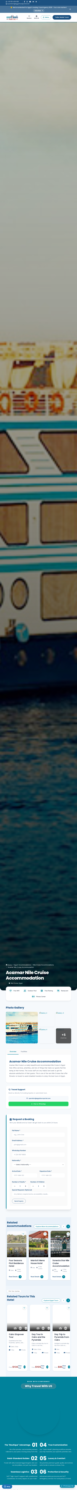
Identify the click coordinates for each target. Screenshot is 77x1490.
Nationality (16, 1160)
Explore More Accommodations (47, 1226)
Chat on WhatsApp (39, 1104)
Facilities (24, 1051)
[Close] (70, 9)
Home (10, 965)
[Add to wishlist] (23, 1234)
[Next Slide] (68, 1226)
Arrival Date (17, 1171)
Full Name (16, 1130)
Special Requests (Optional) (22, 1190)
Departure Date (46, 1171)
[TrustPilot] (36, 1)
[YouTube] (30, 1)
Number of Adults (19, 1182)
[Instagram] (27, 1)
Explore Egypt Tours (51, 1300)
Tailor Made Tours (62, 17)
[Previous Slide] (64, 1226)
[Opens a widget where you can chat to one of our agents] (7, 1486)
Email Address (18, 1140)
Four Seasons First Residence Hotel (16, 1263)
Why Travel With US (38, 1386)
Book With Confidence (38, 1381)
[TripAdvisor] (33, 1)
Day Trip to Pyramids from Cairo (61, 1337)
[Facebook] (24, 1)
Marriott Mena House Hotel (38, 1262)
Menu (47, 17)
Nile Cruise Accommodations (43, 965)
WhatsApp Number (19, 1150)
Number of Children (37, 1182)
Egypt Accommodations (22, 965)
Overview (13, 1051)
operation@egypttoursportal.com (19, 4)
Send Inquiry (18, 1201)
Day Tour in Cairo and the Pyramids (38, 1337)
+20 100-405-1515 (13, 2)
